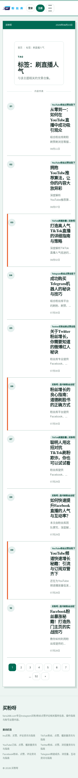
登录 (30, 8)
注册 (40, 8)
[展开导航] (50, 8)
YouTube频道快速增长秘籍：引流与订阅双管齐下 (60, 563)
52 (36, 676)
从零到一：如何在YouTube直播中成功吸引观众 (60, 119)
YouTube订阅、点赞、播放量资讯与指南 (20, 746)
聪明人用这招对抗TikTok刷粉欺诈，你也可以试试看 (60, 452)
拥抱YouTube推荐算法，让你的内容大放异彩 (60, 177)
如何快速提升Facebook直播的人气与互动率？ (60, 508)
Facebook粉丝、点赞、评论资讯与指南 (19, 756)
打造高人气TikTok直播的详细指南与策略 (60, 233)
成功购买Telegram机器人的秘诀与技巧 (60, 286)
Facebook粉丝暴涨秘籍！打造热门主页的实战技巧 (60, 621)
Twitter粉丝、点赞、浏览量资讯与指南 (58, 746)
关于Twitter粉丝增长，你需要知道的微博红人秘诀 (60, 341)
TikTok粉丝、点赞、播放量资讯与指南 (58, 737)
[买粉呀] (13, 8)
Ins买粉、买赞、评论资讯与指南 (19, 735)
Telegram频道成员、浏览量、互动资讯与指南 (58, 756)
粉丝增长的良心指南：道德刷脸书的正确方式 (60, 397)
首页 (20, 47)
